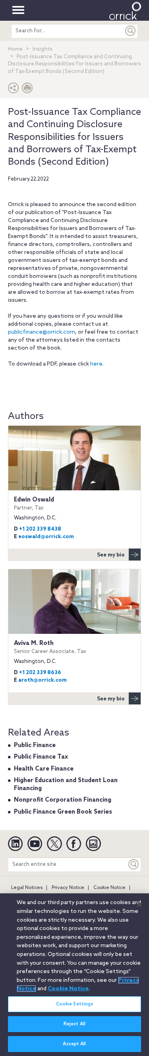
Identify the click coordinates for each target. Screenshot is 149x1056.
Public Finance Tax (41, 757)
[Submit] (131, 31)
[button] (13, 89)
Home (15, 49)
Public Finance (35, 745)
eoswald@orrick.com (46, 537)
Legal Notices (27, 888)
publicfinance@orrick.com (41, 332)
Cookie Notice (109, 888)
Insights (42, 49)
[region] (74, 974)
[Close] (139, 904)
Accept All (74, 1044)
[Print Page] (27, 89)
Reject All (74, 1024)
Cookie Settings (74, 1004)
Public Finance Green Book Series (63, 812)
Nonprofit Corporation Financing (62, 800)
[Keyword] (134, 864)
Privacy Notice (68, 888)
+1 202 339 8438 (40, 529)
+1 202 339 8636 (40, 673)
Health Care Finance (44, 769)
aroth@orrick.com (42, 680)
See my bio (111, 555)
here (96, 364)
